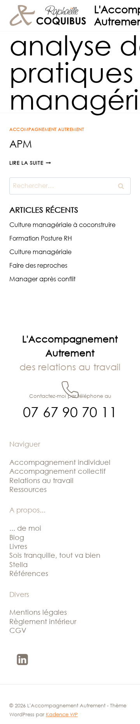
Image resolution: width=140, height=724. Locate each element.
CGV (17, 630)
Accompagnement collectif (57, 471)
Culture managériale (40, 252)
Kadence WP (62, 714)
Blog (16, 537)
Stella (18, 564)
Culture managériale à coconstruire (62, 225)
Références (28, 573)
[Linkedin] (22, 659)
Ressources (28, 489)
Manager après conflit (42, 279)
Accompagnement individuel (59, 462)
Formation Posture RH (40, 238)
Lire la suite (30, 163)
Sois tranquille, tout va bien (54, 555)
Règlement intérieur (42, 621)
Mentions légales (38, 612)
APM (20, 144)
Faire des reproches (38, 265)
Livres (18, 546)
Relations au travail (41, 480)
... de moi (25, 528)
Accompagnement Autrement (46, 129)
